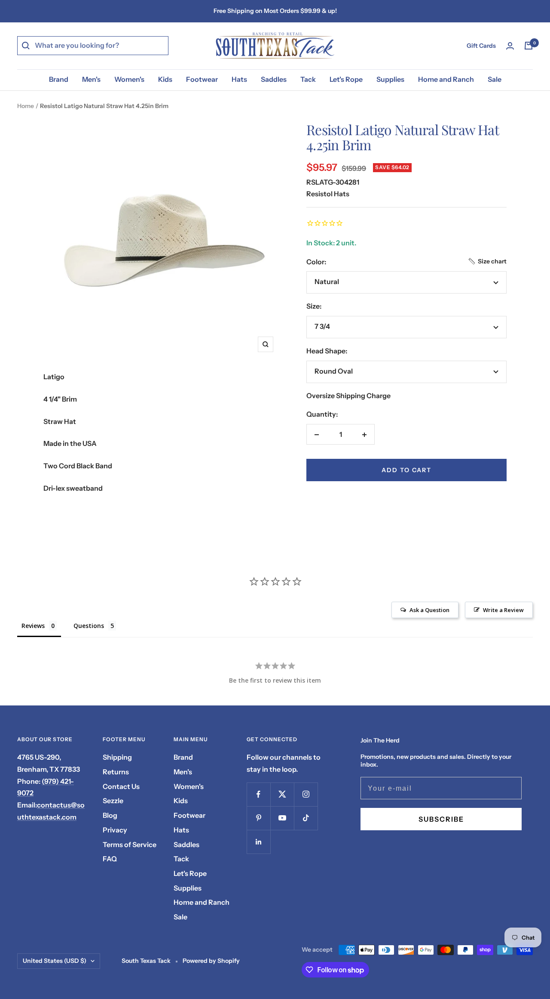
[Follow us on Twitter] (282, 794)
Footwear (202, 79)
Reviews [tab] (33, 626)
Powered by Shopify (211, 961)
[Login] (510, 45)
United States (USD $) (54, 961)
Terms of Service (129, 844)
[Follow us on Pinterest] (258, 818)
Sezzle (113, 800)
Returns (116, 771)
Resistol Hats (327, 194)
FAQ (110, 858)
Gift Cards (481, 45)
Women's (129, 79)
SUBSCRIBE (441, 819)
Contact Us (121, 786)
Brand (58, 79)
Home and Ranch (446, 79)
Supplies (390, 79)
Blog (110, 815)
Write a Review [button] (503, 610)
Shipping (117, 757)
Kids (165, 79)
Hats (239, 79)
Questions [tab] (88, 626)
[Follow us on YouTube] (282, 818)
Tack (308, 79)
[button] (487, 261)
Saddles (274, 79)
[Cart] (528, 45)
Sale (494, 79)
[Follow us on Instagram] (306, 794)
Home (25, 106)
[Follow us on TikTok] (306, 818)
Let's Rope (346, 79)
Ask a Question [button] (429, 610)
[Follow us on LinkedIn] (258, 842)
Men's (91, 79)
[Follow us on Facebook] (258, 794)
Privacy (115, 830)
